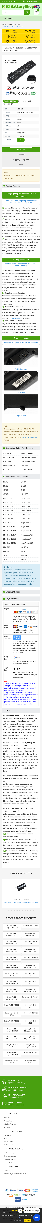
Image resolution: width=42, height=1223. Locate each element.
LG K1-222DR (25, 498)
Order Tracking (9, 1153)
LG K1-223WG (8, 510)
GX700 (23, 486)
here (20, 1218)
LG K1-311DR (25, 514)
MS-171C (6, 551)
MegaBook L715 (26, 531)
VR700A (24, 555)
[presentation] (21, 149)
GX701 (23, 490)
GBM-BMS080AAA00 (28, 457)
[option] (21, 72)
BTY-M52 (24, 466)
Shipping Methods (10, 1156)
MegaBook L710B (9, 531)
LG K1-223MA (8, 506)
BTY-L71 (6, 470)
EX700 (23, 482)
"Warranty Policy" (17, 318)
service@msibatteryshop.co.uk (16, 1174)
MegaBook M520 (27, 543)
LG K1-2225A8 (8, 498)
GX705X (6, 494)
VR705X (24, 559)
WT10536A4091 (27, 470)
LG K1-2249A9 (26, 510)
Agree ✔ (27, 1220)
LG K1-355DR (8, 523)
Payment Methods (10, 1159)
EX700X (6, 486)
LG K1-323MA (8, 519)
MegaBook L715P (9, 535)
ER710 (5, 482)
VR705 (5, 559)
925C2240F (7, 462)
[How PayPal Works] (21, 1199)
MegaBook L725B (9, 539)
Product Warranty (10, 1121)
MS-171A (24, 547)
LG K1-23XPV (8, 514)
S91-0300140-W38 (27, 453)
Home (4, 24)
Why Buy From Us (10, 1124)
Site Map (7, 1127)
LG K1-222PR (25, 502)
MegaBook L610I (9, 527)
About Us (7, 1118)
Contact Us (7, 1170)
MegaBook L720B (27, 535)
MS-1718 (6, 547)
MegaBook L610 (26, 523)
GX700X (6, 490)
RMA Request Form (10, 1145)
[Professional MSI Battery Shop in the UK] (21, 8)
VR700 (5, 555)
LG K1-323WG (26, 519)
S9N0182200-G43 (9, 466)
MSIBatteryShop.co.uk (24, 1207)
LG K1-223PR (25, 506)
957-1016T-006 (8, 457)
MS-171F (24, 551)
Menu (10, 18)
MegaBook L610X (27, 527)
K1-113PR (24, 494)
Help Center (8, 1135)
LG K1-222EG (7, 502)
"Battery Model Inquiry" (30, 437)
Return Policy (8, 1142)
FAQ (5, 1138)
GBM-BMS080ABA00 (28, 462)
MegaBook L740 (26, 539)
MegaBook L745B (9, 543)
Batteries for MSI (14, 24)
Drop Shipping (8, 1162)
